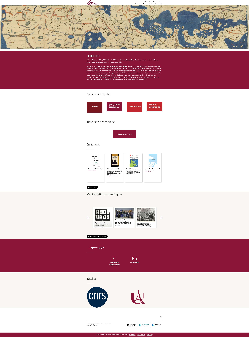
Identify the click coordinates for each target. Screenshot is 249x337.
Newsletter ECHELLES (148, 1)
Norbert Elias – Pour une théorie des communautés (152, 169)
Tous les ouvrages (91, 187)
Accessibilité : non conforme (92, 325)
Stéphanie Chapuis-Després (112, 176)
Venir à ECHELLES (156, 1)
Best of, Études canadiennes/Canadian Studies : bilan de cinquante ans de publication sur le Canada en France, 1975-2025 (133, 171)
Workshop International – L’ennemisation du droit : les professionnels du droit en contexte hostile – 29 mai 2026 (144, 225)
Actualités (118, 225)
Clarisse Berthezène (92, 170)
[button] (88, 217)
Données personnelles (98, 324)
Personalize (149, 334)
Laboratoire (129, 3)
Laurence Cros (129, 175)
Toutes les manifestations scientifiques (96, 236)
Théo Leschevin (148, 171)
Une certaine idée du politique (95, 168)
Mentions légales (90, 324)
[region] (124, 217)
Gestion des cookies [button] (107, 324)
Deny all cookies (141, 334)
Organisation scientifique (140, 3)
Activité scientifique (153, 3)
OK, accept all (132, 334)
